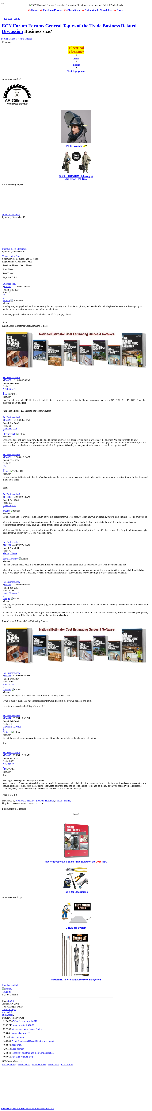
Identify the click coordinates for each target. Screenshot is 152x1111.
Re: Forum (16, 1045)
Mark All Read (39, 1064)
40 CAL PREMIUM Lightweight (76, 176)
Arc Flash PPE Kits (76, 179)
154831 (7, 544)
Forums (36, 25)
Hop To (5, 803)
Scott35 (58, 800)
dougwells (21, 800)
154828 (7, 420)
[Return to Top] (2, 3)
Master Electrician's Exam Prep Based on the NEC (76, 861)
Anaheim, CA (9, 505)
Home (34, 10)
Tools (76, 58)
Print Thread (8, 269)
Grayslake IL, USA (12, 726)
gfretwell (40, 800)
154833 (7, 675)
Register (8, 18)
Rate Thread (8, 273)
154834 (7, 718)
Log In (17, 18)
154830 (7, 497)
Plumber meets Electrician (14, 249)
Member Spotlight (10, 985)
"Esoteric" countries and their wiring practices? (33, 1053)
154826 (7, 286)
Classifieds (73, 10)
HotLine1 (49, 800)
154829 (7, 457)
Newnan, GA (9, 389)
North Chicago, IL (11, 593)
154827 (7, 380)
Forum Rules (24, 1064)
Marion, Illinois (10, 553)
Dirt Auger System (76, 928)
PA (4, 295)
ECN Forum (14, 25)
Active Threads (25, 38)
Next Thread (26, 265)
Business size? (9, 284)
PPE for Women (74, 146)
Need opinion (17, 1049)
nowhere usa (9, 684)
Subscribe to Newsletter (98, 10)
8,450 (11, 1001)
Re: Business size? (11, 377)
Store (120, 10)
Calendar (13, 38)
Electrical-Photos (52, 10)
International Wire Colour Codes (26, 1029)
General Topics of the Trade (73, 25)
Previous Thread (10, 265)
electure (30, 800)
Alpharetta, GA (10, 428)
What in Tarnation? (11, 214)
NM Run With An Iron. (22, 1056)
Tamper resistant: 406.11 (22, 1025)
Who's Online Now (11, 256)
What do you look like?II (25, 1021)
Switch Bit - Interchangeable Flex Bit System (76, 979)
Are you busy (17, 1037)
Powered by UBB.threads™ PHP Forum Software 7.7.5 (27, 1108)
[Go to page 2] (17, 277)
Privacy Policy (9, 1064)
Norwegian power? (20, 1033)
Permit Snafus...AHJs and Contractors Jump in (33, 1041)
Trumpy (67, 800)
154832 (7, 584)
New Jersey (8, 764)
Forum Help (53, 1064)
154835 (7, 755)
